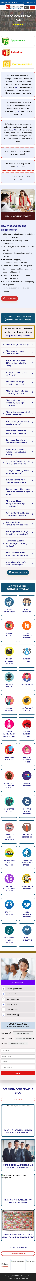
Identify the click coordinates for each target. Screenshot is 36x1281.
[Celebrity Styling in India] (9, 681)
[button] (18, 344)
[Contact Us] (18, 959)
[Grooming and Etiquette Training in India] (9, 857)
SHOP (32, 7)
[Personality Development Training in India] (9, 883)
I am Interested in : (8, 1038)
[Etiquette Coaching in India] (9, 909)
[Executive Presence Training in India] (27, 806)
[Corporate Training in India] (27, 780)
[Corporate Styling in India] (9, 806)
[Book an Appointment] (18, 988)
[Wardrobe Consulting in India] (9, 754)
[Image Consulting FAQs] (20, 24)
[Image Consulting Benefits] (18, 24)
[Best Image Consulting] (14, 24)
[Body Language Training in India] (27, 909)
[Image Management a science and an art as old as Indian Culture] (18, 1225)
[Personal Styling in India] (9, 630)
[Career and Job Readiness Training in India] (27, 857)
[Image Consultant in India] (27, 935)
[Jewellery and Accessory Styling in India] (9, 780)
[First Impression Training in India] (27, 630)
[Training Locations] (18, 999)
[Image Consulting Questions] (18, 190)
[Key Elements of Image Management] (18, 1190)
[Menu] (2, 7)
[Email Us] (18, 1009)
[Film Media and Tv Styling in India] (27, 704)
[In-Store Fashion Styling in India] (27, 729)
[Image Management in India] (9, 606)
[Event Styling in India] (27, 681)
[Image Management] (18, 1155)
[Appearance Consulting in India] (27, 832)
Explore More (18, 1099)
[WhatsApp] (18, 1015)
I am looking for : (7, 1033)
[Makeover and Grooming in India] (9, 832)
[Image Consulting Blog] (22, 24)
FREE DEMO (26, 7)
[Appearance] (18, 41)
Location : (4, 1043)
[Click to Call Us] (18, 1004)
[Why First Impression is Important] (18, 1120)
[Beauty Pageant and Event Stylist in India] (9, 729)
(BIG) (10, 1278)
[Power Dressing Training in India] (9, 656)
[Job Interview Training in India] (27, 883)
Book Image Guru (24, 1276)
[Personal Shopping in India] (9, 704)
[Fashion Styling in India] (27, 656)
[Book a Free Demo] (18, 994)
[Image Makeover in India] (27, 606)
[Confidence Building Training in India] (9, 935)
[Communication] (18, 63)
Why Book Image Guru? (18, 1253)
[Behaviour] (18, 52)
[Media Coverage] (10, 1264)
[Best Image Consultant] (16, 24)
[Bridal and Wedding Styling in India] (27, 754)
